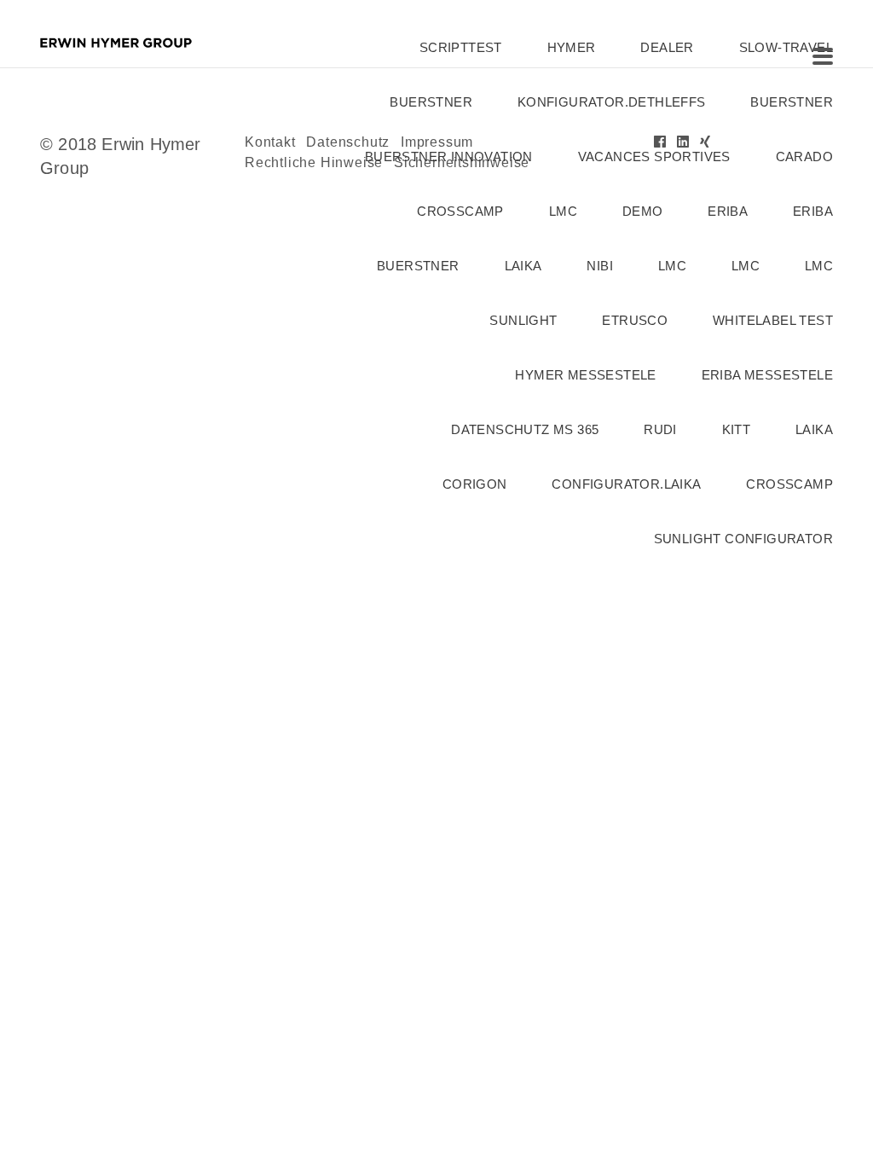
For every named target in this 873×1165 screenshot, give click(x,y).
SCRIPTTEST (460, 47)
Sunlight (523, 320)
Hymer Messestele (585, 375)
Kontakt (270, 142)
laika (523, 265)
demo (642, 211)
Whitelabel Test (773, 320)
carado (804, 156)
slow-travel (786, 47)
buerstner (431, 102)
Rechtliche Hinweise (314, 162)
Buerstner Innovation (449, 156)
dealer (666, 47)
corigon (474, 484)
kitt (736, 429)
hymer (571, 47)
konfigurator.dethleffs (611, 102)
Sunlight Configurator (743, 538)
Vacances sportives (654, 156)
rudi (660, 429)
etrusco (635, 320)
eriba (728, 211)
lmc (563, 211)
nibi (600, 265)
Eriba (813, 211)
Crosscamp (460, 211)
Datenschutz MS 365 (524, 429)
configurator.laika (626, 484)
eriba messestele (767, 375)
